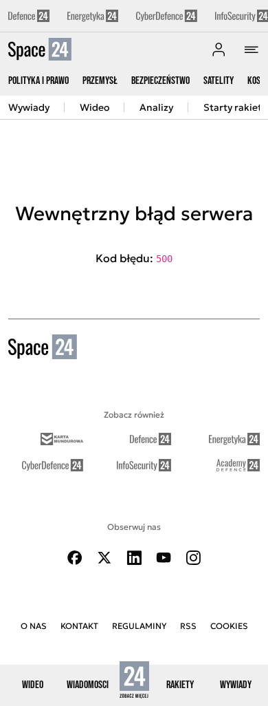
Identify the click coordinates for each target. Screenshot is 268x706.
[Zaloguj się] (218, 50)
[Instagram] (193, 557)
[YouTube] (163, 557)
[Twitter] (104, 557)
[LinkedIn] (134, 557)
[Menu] (251, 50)
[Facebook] (75, 557)
